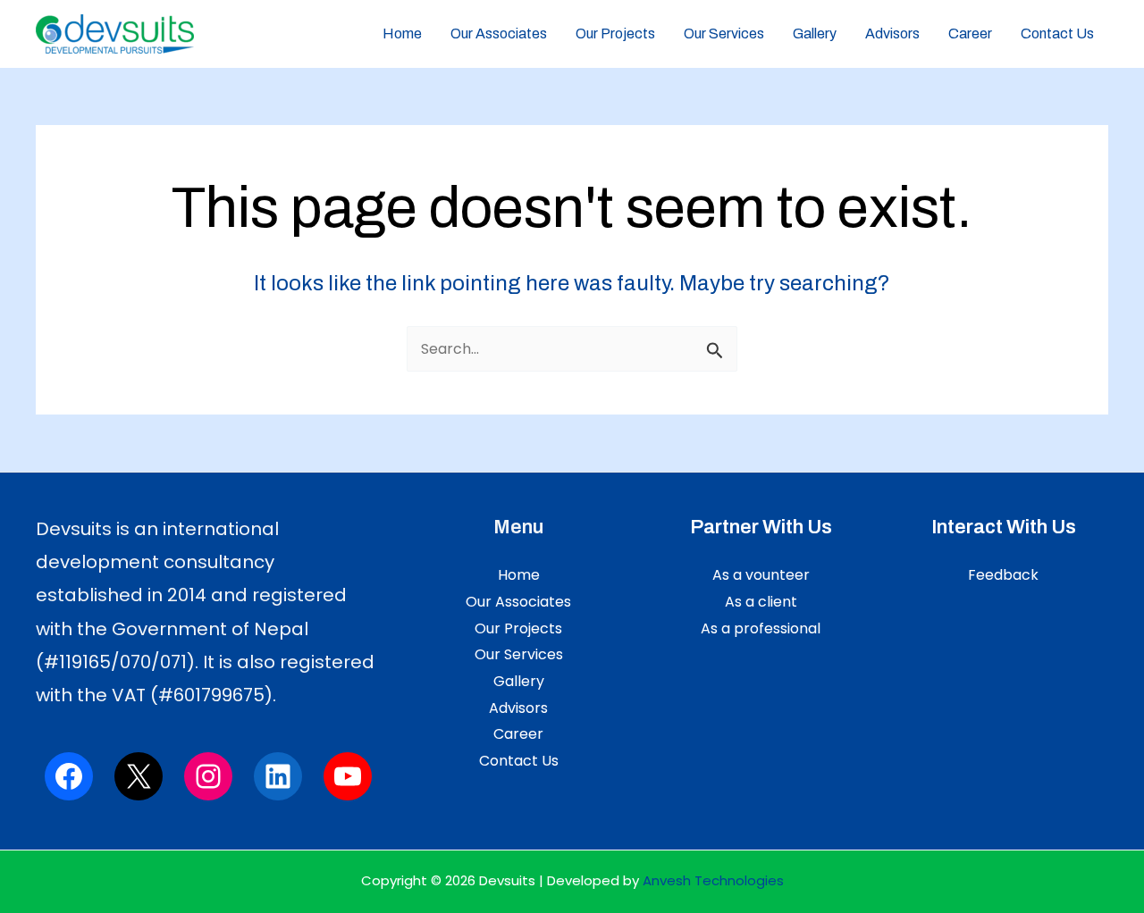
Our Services (724, 33)
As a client (761, 601)
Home (402, 33)
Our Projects (615, 33)
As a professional (760, 628)
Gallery (815, 33)
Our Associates (498, 33)
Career (970, 33)
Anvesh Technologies (713, 880)
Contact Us (1057, 33)
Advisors (892, 33)
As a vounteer (761, 575)
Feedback (1003, 575)
